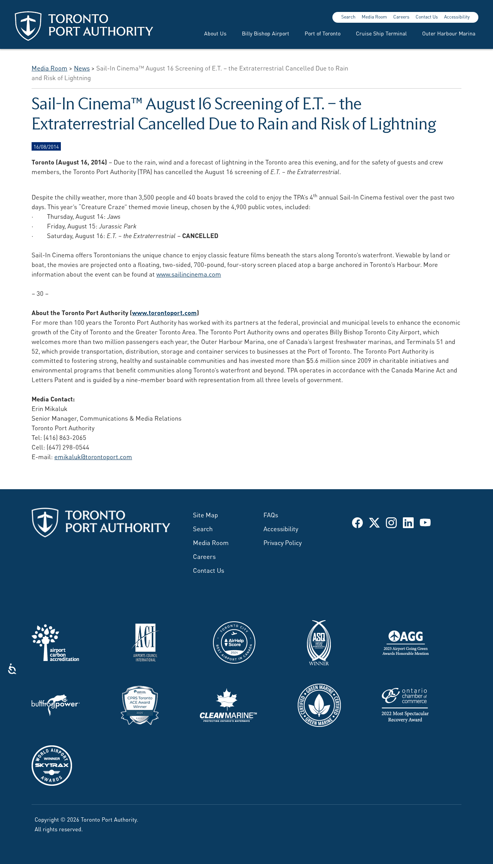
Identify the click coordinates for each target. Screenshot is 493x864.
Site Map (205, 514)
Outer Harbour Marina (448, 33)
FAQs (270, 514)
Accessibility (457, 16)
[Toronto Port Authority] (84, 26)
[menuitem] (211, 33)
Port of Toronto (322, 33)
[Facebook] (357, 521)
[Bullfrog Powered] (56, 704)
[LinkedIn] (408, 521)
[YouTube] (425, 521)
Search (348, 16)
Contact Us (427, 16)
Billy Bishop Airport (265, 33)
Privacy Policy (282, 542)
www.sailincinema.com (188, 273)
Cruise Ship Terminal (381, 33)
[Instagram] (391, 521)
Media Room (374, 16)
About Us (215, 33)
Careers (401, 16)
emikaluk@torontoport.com (93, 456)
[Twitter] (374, 521)
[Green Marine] (319, 704)
